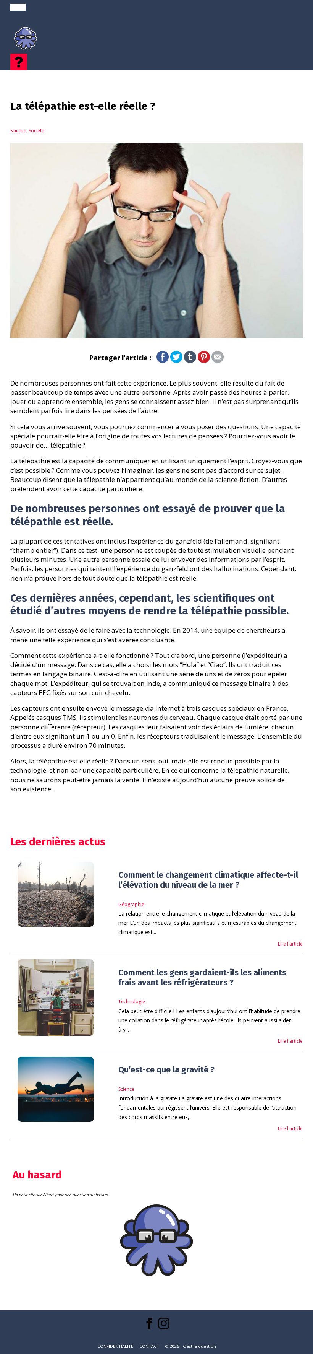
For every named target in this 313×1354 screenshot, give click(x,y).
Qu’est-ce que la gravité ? (166, 1070)
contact (149, 1346)
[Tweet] (176, 360)
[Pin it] (204, 360)
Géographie (131, 904)
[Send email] (217, 360)
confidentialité (115, 1346)
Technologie (131, 1001)
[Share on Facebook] (162, 360)
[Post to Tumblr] (190, 360)
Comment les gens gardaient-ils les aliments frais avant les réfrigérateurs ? (202, 978)
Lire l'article (290, 944)
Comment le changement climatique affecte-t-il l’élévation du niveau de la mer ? (208, 880)
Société (36, 130)
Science (18, 130)
